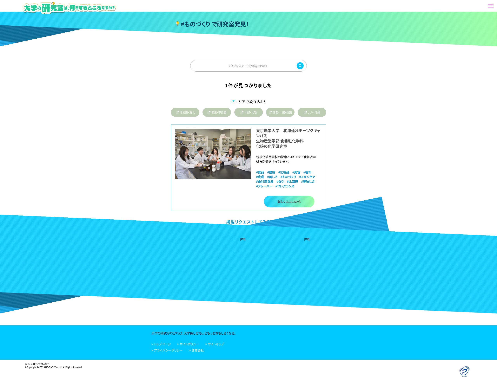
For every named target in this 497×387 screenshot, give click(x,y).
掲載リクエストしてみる (248, 222)
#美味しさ (308, 181)
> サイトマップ (214, 344)
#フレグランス (284, 186)
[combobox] (248, 65)
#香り (280, 181)
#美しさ (272, 176)
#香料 (307, 172)
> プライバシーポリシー (167, 350)
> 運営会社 (196, 350)
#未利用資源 (264, 181)
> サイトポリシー (188, 344)
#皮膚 (260, 176)
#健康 (271, 172)
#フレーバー (264, 186)
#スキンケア (307, 176)
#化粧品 (283, 172)
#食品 (260, 172)
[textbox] (248, 65)
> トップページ (161, 344)
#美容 (296, 172)
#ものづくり (288, 176)
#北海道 (292, 181)
